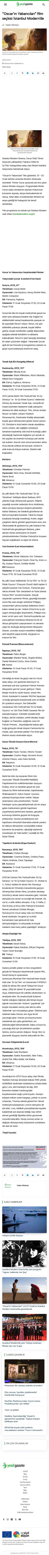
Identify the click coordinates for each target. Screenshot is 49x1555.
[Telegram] (27, 73)
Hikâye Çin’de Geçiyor (12, 1235)
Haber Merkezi (12, 25)
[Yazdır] (43, 73)
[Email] (38, 73)
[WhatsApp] (11, 73)
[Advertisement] (24, 103)
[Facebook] (17, 73)
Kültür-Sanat (6, 67)
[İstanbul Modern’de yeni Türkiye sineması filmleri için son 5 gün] (24, 1327)
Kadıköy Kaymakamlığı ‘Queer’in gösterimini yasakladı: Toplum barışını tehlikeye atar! (22, 1419)
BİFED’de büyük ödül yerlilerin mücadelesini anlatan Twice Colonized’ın (24, 1428)
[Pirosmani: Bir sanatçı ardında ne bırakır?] (24, 1371)
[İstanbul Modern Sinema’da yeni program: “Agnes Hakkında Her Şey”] (24, 1253)
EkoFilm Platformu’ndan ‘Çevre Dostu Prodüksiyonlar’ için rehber (22, 1402)
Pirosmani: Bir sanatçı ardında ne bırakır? (24, 1385)
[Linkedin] (32, 73)
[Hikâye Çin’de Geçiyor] (24, 1219)
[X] (22, 73)
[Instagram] (7, 1519)
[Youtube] (19, 1519)
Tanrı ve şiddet (12, 1410)
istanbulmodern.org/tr (23, 214)
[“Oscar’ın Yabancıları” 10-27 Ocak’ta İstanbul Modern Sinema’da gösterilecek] (24, 1290)
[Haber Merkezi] (3, 25)
